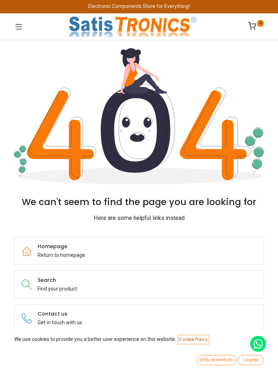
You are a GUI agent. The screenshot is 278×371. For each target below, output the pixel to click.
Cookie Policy (193, 339)
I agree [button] (250, 360)
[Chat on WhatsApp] (258, 344)
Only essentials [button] (216, 360)
